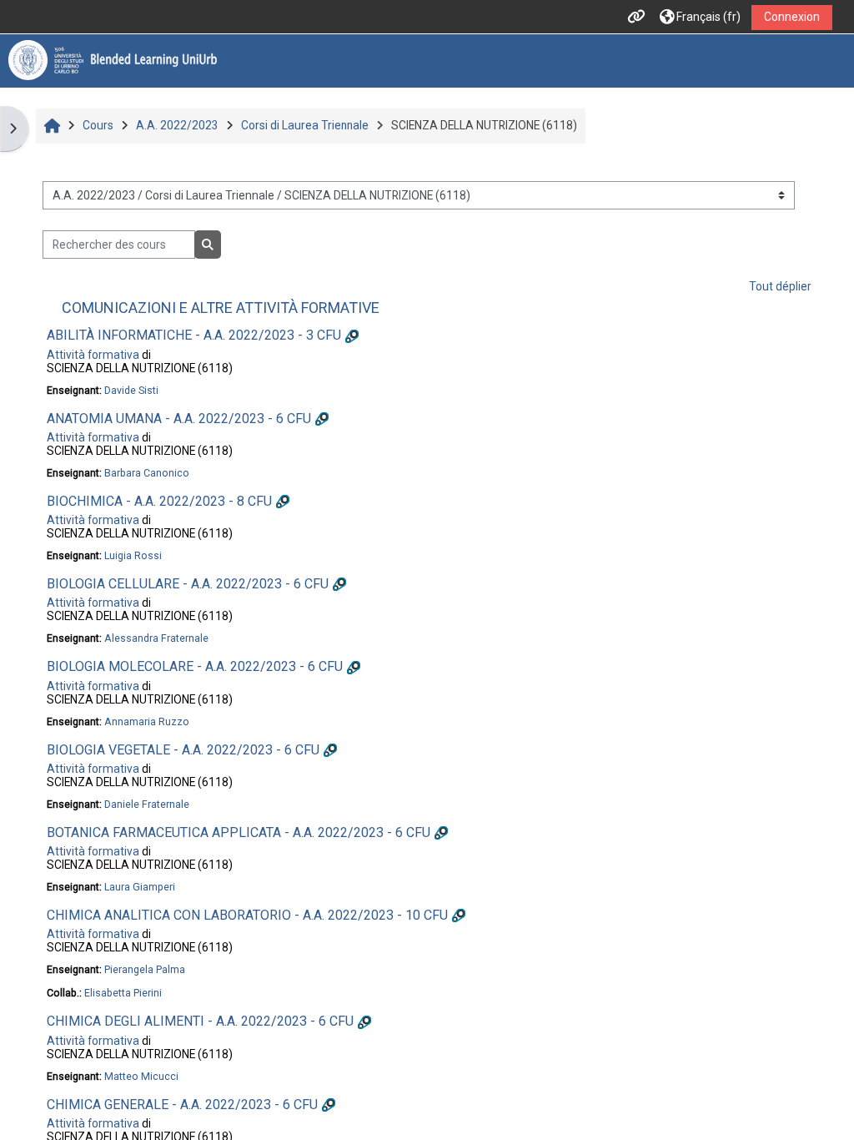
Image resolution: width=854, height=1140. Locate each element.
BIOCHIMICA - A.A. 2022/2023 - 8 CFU (159, 501)
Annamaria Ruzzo (146, 721)
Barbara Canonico (146, 473)
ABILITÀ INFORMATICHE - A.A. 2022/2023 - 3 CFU (194, 335)
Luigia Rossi (133, 555)
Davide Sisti (131, 390)
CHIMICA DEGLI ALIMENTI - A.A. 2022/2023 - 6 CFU (200, 1021)
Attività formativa (93, 354)
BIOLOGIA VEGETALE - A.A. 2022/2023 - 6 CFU (183, 750)
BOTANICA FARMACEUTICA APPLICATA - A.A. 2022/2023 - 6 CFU (238, 832)
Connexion (792, 16)
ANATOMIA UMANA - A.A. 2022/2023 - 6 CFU (179, 418)
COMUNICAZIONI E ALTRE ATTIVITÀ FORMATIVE (220, 307)
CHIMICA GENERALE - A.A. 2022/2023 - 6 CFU (182, 1104)
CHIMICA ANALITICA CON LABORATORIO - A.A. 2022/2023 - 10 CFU (247, 915)
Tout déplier (780, 286)
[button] (700, 17)
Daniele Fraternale (146, 804)
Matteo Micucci (141, 1076)
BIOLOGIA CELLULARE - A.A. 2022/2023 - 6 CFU (188, 584)
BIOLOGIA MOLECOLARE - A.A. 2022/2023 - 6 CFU (195, 666)
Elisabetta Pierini (123, 992)
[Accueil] (112, 60)
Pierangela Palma (144, 969)
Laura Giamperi (139, 886)
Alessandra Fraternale (156, 638)
